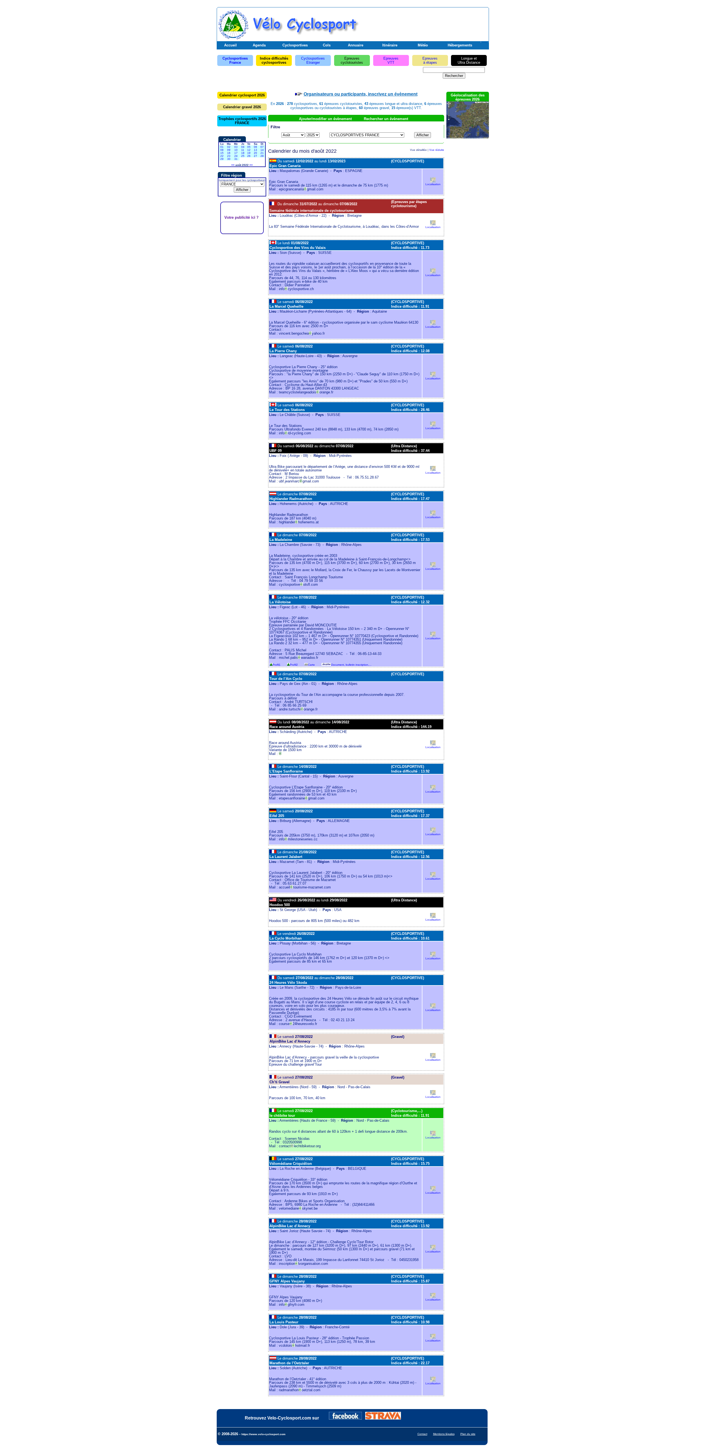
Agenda (259, 45)
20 (255, 152)
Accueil (230, 45)
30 (228, 158)
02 (228, 146)
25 (242, 155)
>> (251, 164)
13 (255, 149)
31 (236, 158)
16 (228, 152)
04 (242, 146)
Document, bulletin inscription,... (351, 664)
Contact (422, 1433)
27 (255, 155)
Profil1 (276, 664)
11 (242, 149)
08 (222, 149)
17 (236, 152)
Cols (327, 45)
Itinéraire (389, 45)
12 (249, 149)
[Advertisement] (423, 23)
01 (222, 146)
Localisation (433, 184)
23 (228, 155)
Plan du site (467, 1433)
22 (222, 155)
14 (262, 149)
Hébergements (460, 45)
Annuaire (355, 45)
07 (262, 146)
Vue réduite (436, 149)
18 (242, 152)
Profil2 (294, 664)
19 (249, 152)
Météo (423, 45)
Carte (311, 664)
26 (249, 155)
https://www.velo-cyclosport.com (263, 1434)
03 (236, 146)
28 (262, 155)
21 (262, 152)
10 (236, 149)
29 (222, 158)
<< (233, 164)
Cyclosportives (295, 45)
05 (249, 146)
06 (255, 146)
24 (236, 155)
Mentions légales (444, 1433)
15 (222, 152)
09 (228, 149)
